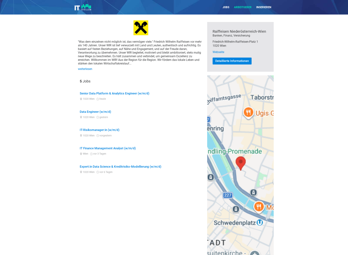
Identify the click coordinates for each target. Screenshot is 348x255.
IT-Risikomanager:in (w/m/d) (99, 130)
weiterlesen (85, 69)
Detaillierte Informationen (232, 61)
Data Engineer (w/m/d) (95, 112)
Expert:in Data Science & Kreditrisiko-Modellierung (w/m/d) (120, 166)
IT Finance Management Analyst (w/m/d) (108, 148)
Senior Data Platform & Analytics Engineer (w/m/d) (114, 93)
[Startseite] (83, 7)
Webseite (218, 52)
